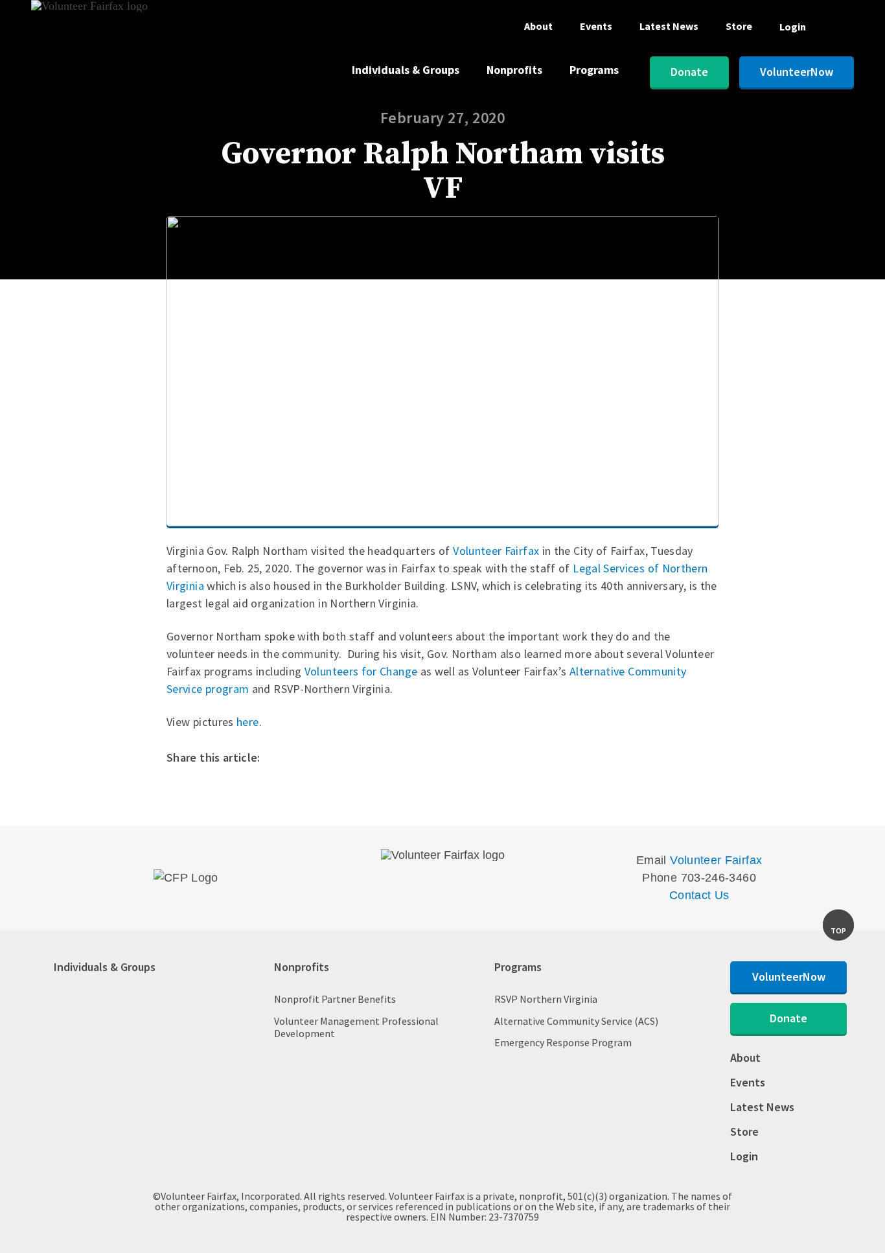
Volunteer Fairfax (496, 550)
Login (792, 26)
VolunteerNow (796, 71)
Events (596, 26)
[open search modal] (843, 29)
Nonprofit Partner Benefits (335, 999)
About (538, 26)
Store (739, 26)
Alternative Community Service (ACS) (576, 1021)
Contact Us (699, 895)
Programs (594, 70)
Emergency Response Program (563, 1042)
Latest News (668, 26)
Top (838, 930)
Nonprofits (514, 70)
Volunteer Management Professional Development (356, 1027)
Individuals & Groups (405, 70)
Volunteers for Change (361, 671)
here (247, 721)
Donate (689, 71)
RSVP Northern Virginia (545, 999)
